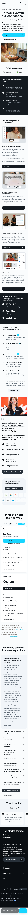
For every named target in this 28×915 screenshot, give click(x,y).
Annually (15, 523)
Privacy (8, 900)
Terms (2, 900)
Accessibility (18, 903)
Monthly (5, 523)
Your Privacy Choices (7, 905)
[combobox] (23, 893)
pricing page (13, 636)
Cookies (10, 903)
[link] (9, 39)
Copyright (4, 903)
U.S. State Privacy (16, 900)
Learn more (19, 629)
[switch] (10, 524)
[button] (19, 3)
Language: (16, 893)
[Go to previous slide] (11, 808)
